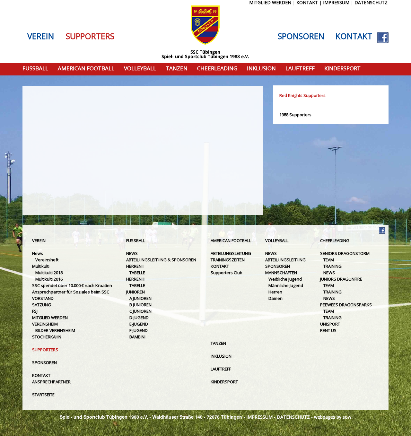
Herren (275, 292)
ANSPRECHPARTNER (51, 382)
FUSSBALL (35, 68)
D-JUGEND (139, 317)
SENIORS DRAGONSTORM (345, 253)
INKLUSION (261, 68)
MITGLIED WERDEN (50, 317)
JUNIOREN (135, 292)
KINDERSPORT (342, 68)
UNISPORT (330, 324)
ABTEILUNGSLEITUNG (231, 253)
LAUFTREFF (300, 68)
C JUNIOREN (140, 311)
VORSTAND (43, 298)
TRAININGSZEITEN (228, 260)
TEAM (328, 260)
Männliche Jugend (285, 285)
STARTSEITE (43, 394)
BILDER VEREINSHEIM (55, 330)
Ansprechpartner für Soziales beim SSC (70, 292)
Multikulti (40, 266)
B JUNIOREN (140, 305)
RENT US (328, 330)
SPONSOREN (301, 36)
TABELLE (137, 272)
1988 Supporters (295, 115)
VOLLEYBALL (140, 68)
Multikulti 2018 (49, 272)
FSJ (35, 311)
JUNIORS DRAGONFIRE (341, 279)
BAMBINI (137, 337)
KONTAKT (354, 36)
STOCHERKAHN (46, 337)
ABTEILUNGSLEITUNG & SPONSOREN (161, 260)
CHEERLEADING (217, 68)
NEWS (132, 253)
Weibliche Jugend (285, 279)
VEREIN (40, 36)
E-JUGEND (138, 324)
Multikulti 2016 (49, 279)
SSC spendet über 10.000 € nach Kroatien (72, 285)
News (37, 253)
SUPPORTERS (90, 36)
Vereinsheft (46, 260)
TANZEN (177, 68)
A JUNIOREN (140, 298)
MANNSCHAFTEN (281, 272)
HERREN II (135, 279)
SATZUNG (41, 305)
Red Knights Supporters (302, 95)
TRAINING (332, 266)
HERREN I (135, 266)
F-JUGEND (138, 330)
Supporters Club (226, 272)
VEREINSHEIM (45, 324)
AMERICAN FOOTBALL (86, 68)
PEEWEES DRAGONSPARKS (346, 305)
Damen (275, 298)
